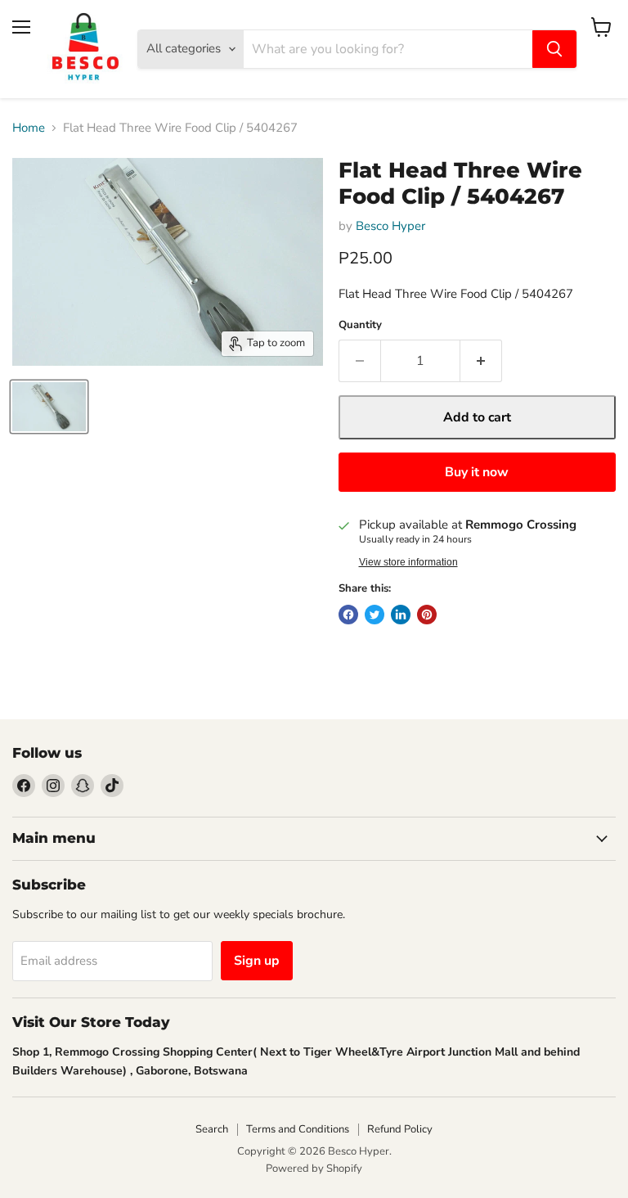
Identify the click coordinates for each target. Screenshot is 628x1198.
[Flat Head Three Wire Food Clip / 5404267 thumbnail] (49, 407)
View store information (408, 562)
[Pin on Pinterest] (427, 614)
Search (211, 1129)
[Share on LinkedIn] (400, 614)
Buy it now (477, 472)
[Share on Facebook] (348, 614)
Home (28, 128)
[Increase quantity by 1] (481, 361)
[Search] (554, 49)
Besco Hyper (390, 226)
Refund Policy (400, 1129)
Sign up (257, 961)
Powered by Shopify (314, 1168)
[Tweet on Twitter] (374, 614)
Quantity (360, 325)
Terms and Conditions (297, 1129)
